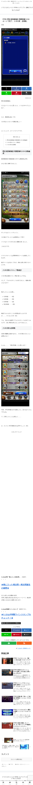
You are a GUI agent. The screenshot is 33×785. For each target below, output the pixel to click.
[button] (27, 93)
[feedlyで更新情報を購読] (8, 643)
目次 (14, 137)
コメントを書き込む (16, 759)
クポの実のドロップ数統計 (13, 142)
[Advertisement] (16, 502)
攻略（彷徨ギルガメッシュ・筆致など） (11, 623)
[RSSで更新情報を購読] (24, 643)
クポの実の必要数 (11, 144)
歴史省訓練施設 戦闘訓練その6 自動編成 (17, 140)
